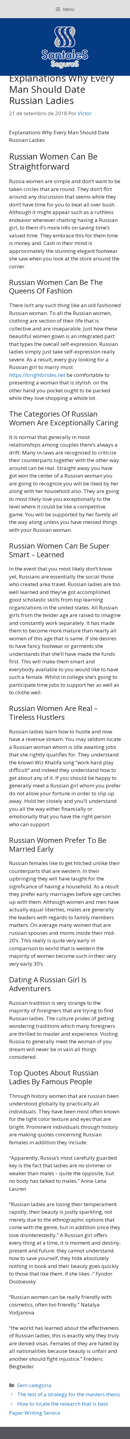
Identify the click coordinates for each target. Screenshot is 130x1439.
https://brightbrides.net (37, 374)
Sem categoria (34, 1385)
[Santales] (65, 46)
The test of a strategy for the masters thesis (68, 1394)
